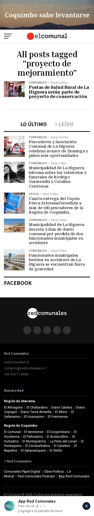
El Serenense (33, 432)
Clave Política (54, 471)
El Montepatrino (34, 441)
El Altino (61, 412)
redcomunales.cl (16, 362)
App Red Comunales (74, 476)
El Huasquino (34, 417)
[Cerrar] (86, 506)
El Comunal (12, 432)
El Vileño (56, 450)
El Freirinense (58, 417)
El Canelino (62, 446)
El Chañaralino (37, 407)
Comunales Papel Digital (22, 471)
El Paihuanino (33, 436)
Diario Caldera (61, 407)
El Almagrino (13, 407)
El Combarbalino (37, 446)
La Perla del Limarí (63, 441)
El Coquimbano (58, 432)
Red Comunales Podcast (36, 476)
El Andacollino (57, 436)
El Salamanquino (33, 450)
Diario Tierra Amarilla (36, 412)
